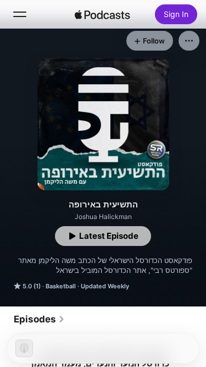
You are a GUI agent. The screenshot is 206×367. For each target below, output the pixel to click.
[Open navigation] (20, 14)
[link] (39, 319)
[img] (102, 14)
